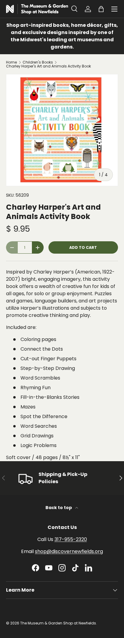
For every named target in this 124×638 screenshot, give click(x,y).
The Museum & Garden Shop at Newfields (58, 623)
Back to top (59, 508)
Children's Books (38, 62)
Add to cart (83, 247)
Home (11, 62)
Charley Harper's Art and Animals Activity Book (48, 66)
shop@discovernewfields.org (69, 551)
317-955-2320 (70, 539)
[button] (101, 9)
